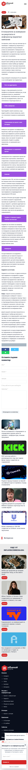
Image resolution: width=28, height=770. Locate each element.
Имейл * (4, 372)
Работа (5, 706)
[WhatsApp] (5, 352)
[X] (15, 349)
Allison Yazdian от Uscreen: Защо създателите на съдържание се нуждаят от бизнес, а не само (12, 598)
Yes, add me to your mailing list (12, 385)
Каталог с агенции (8, 713)
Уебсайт (4, 378)
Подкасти (6, 698)
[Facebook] (5, 349)
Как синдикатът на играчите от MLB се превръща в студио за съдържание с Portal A (13, 650)
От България (7, 720)
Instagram (6, 676)
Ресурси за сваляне (9, 704)
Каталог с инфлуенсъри (10, 695)
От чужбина (7, 723)
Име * (3, 365)
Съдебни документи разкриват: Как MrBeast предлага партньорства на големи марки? (13, 505)
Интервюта (6, 687)
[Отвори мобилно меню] (25, 4)
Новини (4, 12)
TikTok (5, 681)
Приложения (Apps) (9, 701)
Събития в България (9, 730)
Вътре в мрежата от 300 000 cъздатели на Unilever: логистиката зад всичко (13, 528)
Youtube (6, 678)
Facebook (6, 684)
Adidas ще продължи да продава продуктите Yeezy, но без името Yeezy (12, 572)
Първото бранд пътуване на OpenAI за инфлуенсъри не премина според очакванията (14, 483)
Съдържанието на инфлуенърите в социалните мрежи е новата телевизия (13, 624)
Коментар (5, 389)
